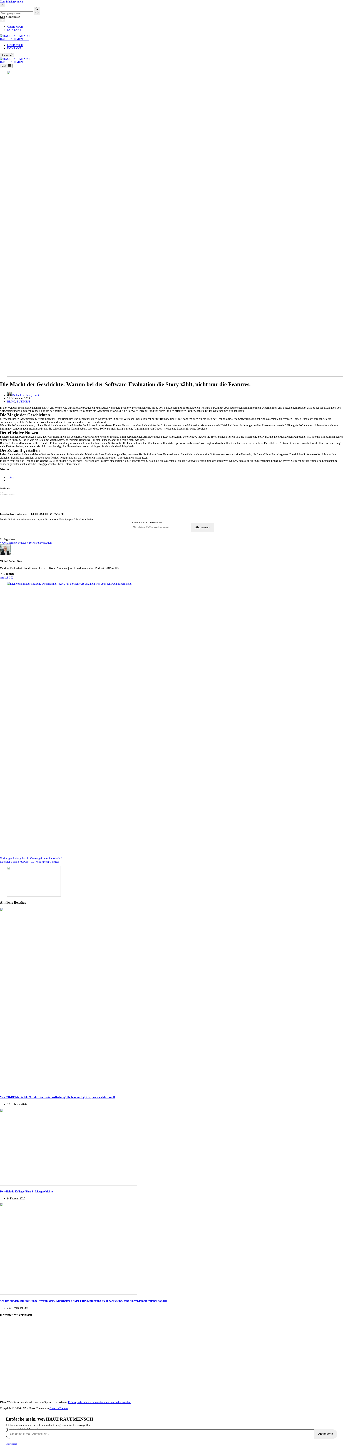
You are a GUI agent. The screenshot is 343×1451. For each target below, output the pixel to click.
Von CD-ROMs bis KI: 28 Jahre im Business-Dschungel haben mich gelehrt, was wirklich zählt (57, 1097)
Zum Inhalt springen (11, 1)
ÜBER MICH (15, 45)
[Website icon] (7, 574)
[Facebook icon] (1, 574)
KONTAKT (14, 48)
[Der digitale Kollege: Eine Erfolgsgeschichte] (68, 1184)
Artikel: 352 (7, 577)
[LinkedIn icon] (4, 574)
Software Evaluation (39, 542)
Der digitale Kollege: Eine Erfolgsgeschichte (26, 1191)
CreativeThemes (58, 1408)
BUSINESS (23, 401)
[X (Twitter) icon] (10, 574)
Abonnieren (202, 527)
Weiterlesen (11, 1443)
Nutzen (21, 542)
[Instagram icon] (12, 574)
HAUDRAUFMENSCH (14, 39)
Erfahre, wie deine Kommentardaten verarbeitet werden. (99, 1402)
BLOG (11, 401)
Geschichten (8, 542)
